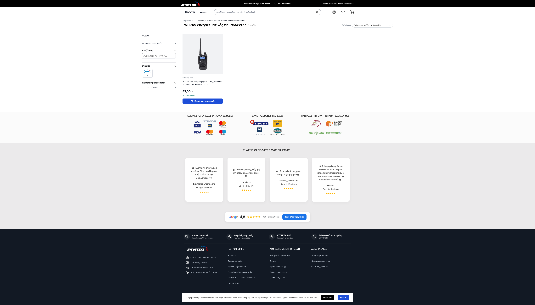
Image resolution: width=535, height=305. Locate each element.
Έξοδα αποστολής (278, 266)
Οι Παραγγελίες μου (320, 266)
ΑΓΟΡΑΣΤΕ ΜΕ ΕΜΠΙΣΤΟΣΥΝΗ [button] (286, 249)
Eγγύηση (273, 261)
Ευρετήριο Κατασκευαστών (240, 272)
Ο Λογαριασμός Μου (320, 261)
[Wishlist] (343, 12)
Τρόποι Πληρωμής (330, 4)
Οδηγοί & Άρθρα (235, 283)
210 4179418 (208, 267)
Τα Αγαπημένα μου (319, 255)
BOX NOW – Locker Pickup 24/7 (242, 278)
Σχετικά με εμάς (235, 261)
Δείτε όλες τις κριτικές (294, 217)
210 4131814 (195, 267)
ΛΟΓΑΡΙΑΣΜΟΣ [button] (319, 249)
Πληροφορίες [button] (236, 249)
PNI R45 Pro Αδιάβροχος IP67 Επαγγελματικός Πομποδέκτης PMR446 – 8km (202, 83)
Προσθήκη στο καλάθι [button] (204, 101)
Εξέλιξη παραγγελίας (346, 4)
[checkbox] (147, 73)
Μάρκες (203, 12)
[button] (334, 12)
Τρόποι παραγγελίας (278, 272)
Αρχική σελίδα (188, 21)
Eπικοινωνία (233, 255)
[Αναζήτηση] (317, 12)
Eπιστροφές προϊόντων (280, 255)
